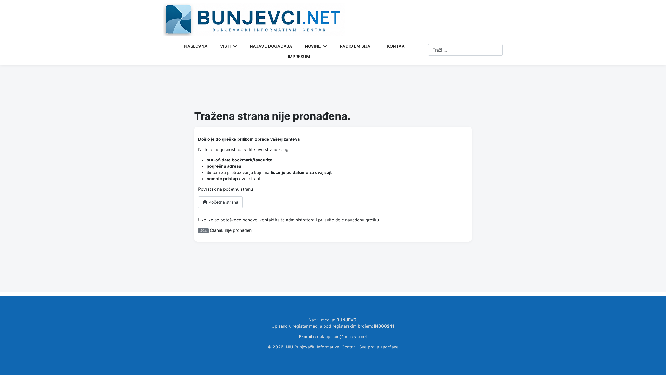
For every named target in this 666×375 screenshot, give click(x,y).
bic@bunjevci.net (350, 336)
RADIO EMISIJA (355, 46)
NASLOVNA (196, 46)
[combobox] (465, 50)
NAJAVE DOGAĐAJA (271, 46)
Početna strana (222, 202)
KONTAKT (397, 46)
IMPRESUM (299, 56)
